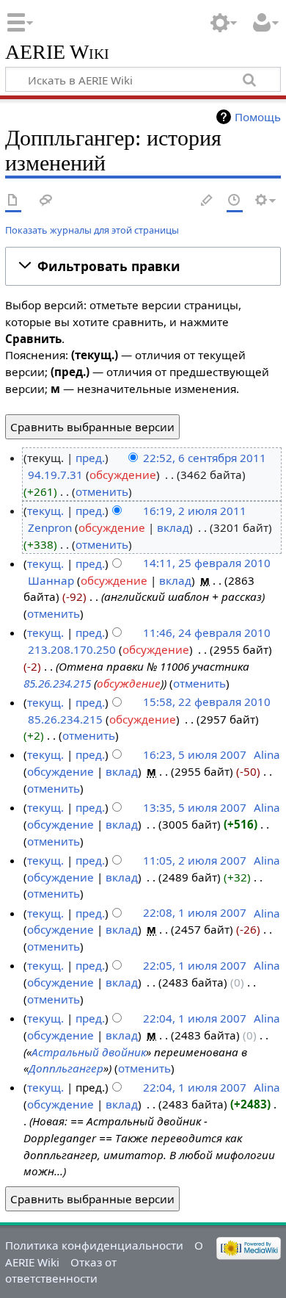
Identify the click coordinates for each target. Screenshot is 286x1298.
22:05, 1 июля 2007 (194, 965)
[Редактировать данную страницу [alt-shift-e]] (207, 200)
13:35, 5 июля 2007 (194, 807)
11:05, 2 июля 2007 (194, 860)
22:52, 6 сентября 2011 (204, 457)
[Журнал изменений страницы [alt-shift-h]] (235, 200)
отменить (102, 491)
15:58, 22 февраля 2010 (207, 702)
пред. (90, 457)
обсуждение (122, 474)
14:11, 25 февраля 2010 (207, 563)
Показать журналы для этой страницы (92, 230)
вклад (173, 527)
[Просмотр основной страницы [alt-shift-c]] (13, 200)
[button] (143, 265)
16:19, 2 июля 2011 (194, 510)
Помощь (258, 116)
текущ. (45, 510)
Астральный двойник (89, 1052)
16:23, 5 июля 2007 (194, 754)
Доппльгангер (66, 1068)
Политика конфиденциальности (94, 1245)
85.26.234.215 (57, 683)
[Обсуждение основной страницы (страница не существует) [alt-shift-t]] (46, 200)
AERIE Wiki (57, 52)
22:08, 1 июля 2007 (194, 913)
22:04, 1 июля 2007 (194, 1018)
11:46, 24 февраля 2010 (207, 632)
